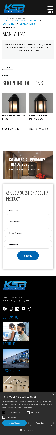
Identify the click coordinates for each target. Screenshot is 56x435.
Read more (27, 408)
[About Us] (16, 366)
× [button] (53, 394)
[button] (28, 429)
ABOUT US (9, 343)
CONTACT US (10, 317)
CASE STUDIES (11, 370)
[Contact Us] (16, 340)
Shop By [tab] (8, 67)
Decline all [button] (40, 423)
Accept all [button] (14, 423)
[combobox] (28, 18)
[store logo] (14, 8)
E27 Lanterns (28, 23)
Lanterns (8, 23)
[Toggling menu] (50, 9)
